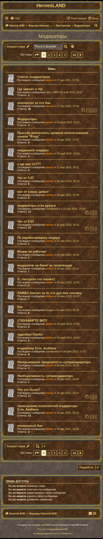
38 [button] (74, 55)
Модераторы (53, 36)
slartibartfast (53, 208)
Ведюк (49, 310)
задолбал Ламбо (30, 334)
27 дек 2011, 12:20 (68, 80)
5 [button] (65, 55)
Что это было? (28, 390)
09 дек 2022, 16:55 (68, 428)
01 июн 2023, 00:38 (67, 310)
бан (20, 307)
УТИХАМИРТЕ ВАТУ (32, 320)
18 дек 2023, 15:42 (68, 268)
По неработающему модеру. (39, 237)
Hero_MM (51, 92)
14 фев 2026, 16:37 (68, 122)
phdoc (50, 80)
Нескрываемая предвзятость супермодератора (54, 362)
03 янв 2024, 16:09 (68, 254)
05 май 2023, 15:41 (68, 337)
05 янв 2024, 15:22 (68, 240)
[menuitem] (15, 18)
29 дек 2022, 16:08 (68, 379)
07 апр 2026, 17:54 (68, 106)
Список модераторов (33, 77)
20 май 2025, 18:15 (68, 153)
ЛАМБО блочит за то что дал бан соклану (49, 293)
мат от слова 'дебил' (33, 191)
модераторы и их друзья (36, 205)
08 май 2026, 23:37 (71, 92)
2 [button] (49, 55)
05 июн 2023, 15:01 (68, 282)
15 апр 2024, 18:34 (74, 208)
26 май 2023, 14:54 (68, 323)
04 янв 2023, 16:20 (68, 365)
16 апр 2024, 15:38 (68, 194)
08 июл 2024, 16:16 (68, 181)
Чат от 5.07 (25, 178)
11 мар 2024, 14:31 (68, 224)
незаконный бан (29, 425)
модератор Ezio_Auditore (36, 348)
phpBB (45, 525)
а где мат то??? (29, 164)
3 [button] (54, 55)
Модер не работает (31, 251)
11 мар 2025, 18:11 (68, 167)
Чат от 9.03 (25, 221)
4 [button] (59, 55)
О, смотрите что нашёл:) (36, 279)
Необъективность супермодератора (45, 376)
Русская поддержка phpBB (53, 529)
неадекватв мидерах (33, 150)
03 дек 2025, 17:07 (68, 139)
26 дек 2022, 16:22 (68, 393)
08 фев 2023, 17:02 (74, 351)
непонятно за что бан (34, 103)
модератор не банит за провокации (44, 265)
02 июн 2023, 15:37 (68, 296)
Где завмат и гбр (30, 89)
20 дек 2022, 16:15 (68, 412)
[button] (36, 55)
